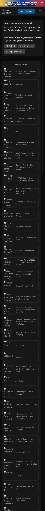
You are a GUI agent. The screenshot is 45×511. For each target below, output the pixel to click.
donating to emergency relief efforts (22, 4)
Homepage (28, 46)
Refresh (12, 46)
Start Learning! (26, 11)
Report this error (16, 51)
